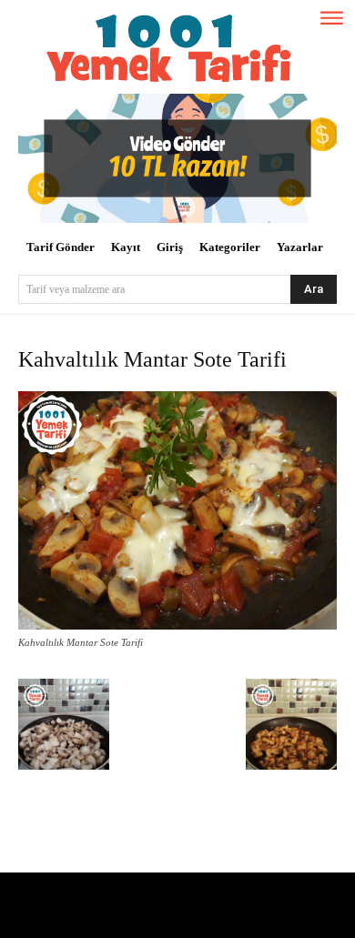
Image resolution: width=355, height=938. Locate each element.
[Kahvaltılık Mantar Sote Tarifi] (177, 625)
